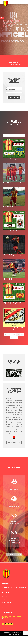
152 (9, 334)
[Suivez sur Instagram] (6, 624)
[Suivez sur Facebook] (3, 624)
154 (18, 334)
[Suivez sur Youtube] (11, 624)
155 (22, 334)
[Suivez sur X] (8, 624)
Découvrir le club (14, 442)
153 (14, 334)
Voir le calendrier (14, 97)
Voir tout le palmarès (14, 554)
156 (12, 337)
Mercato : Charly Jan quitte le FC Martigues (11, 617)
